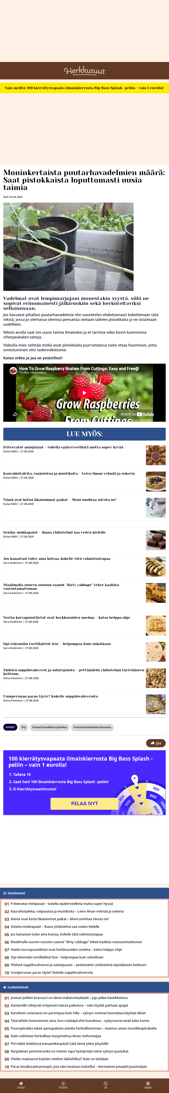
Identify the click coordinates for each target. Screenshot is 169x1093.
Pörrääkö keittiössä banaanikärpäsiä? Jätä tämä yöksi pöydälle (59, 1043)
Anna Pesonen (13, 678)
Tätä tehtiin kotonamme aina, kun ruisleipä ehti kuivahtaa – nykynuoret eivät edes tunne (80, 1020)
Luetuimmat (18, 987)
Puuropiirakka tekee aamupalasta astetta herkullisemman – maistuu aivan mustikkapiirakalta (84, 1028)
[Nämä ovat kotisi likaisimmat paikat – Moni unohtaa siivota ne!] (156, 508)
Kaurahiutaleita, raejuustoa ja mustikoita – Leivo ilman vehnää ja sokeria (69, 473)
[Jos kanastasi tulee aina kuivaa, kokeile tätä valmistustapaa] (156, 567)
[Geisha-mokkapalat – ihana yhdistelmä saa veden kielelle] (156, 540)
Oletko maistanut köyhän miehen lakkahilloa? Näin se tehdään (59, 1059)
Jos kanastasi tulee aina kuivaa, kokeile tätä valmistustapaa (56, 559)
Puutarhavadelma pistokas (49, 727)
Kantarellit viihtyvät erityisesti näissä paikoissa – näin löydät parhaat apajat (69, 1005)
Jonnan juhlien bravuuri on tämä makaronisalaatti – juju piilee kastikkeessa (69, 997)
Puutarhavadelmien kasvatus (92, 727)
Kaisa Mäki (10, 451)
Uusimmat (16, 893)
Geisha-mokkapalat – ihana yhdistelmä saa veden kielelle (54, 532)
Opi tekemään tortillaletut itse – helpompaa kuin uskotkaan (57, 644)
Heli (6, 197)
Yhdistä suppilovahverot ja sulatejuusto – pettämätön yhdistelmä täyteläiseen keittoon (73, 672)
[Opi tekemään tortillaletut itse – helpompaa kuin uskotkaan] (156, 652)
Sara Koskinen (12, 563)
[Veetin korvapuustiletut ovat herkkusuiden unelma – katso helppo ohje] (156, 625)
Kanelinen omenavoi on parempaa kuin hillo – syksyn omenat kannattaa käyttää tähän (78, 1013)
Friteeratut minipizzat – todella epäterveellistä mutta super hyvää (63, 447)
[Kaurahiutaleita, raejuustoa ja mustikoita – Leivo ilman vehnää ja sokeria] (156, 481)
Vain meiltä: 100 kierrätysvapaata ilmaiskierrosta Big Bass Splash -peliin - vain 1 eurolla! (84, 88)
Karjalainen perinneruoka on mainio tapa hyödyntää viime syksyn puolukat (69, 1051)
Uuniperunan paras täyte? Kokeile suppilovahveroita (50, 696)
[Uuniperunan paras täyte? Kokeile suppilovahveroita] (156, 704)
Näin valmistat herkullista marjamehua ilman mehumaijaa (56, 1036)
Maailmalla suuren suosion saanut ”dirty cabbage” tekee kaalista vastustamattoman (61, 587)
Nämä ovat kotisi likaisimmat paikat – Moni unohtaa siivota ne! (59, 500)
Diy (23, 727)
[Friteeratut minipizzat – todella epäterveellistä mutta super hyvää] (156, 455)
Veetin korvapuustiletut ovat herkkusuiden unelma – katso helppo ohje (66, 617)
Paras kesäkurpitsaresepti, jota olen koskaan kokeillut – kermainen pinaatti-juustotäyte (79, 1066)
